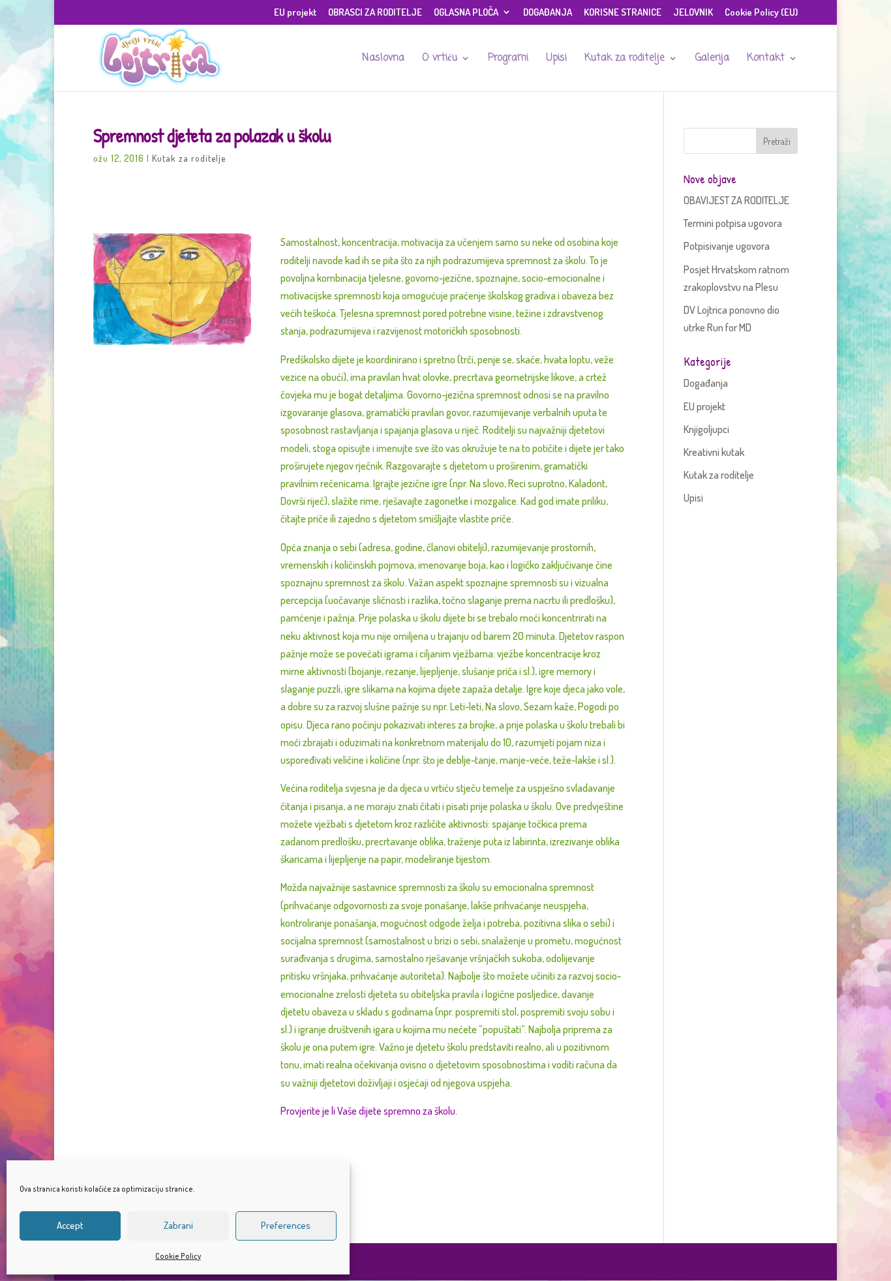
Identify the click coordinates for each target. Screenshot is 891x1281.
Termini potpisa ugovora (733, 223)
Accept (70, 1225)
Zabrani (178, 1225)
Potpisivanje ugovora (727, 245)
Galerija (712, 59)
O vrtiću (439, 59)
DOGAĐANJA (547, 12)
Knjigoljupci (706, 429)
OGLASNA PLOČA (466, 12)
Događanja (706, 382)
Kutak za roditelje (624, 59)
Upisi (556, 59)
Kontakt (766, 59)
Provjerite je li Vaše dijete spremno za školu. (368, 1110)
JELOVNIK (693, 12)
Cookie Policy (178, 1256)
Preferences (285, 1225)
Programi (508, 59)
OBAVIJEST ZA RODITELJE (736, 200)
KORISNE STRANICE (622, 12)
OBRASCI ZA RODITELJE (375, 12)
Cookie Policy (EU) (761, 12)
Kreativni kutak (714, 452)
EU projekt (295, 12)
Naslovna (383, 59)
